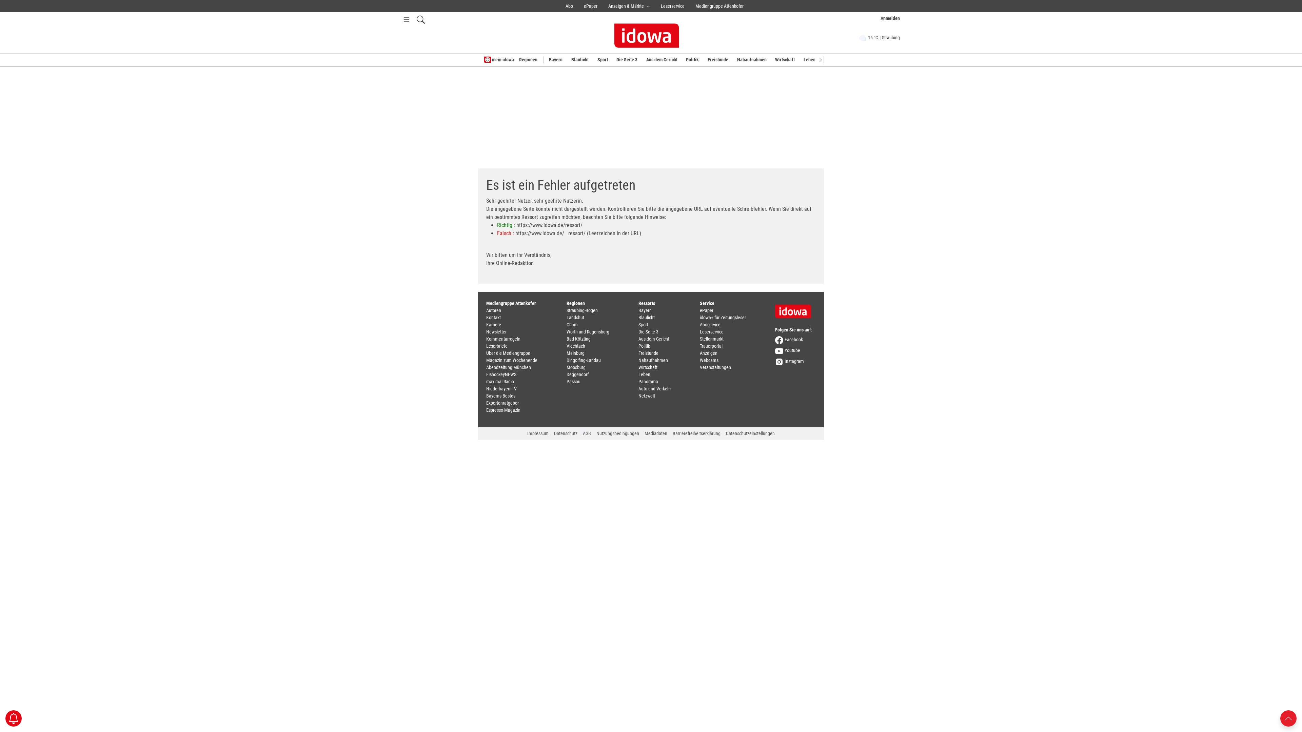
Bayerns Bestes (500, 396)
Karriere (493, 324)
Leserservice (673, 6)
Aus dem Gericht (661, 59)
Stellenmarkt (712, 339)
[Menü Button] (406, 19)
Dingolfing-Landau (584, 360)
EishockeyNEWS (501, 374)
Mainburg (576, 353)
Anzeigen (708, 353)
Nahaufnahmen (752, 59)
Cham (572, 324)
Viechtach (576, 346)
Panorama (648, 381)
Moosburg (576, 367)
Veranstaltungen (715, 367)
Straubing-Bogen (582, 310)
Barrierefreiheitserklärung (697, 433)
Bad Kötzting (579, 339)
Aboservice (710, 324)
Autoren (493, 310)
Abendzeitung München (508, 367)
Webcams (709, 360)
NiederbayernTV (501, 388)
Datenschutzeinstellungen (750, 433)
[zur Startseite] (795, 309)
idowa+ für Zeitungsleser (723, 317)
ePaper (590, 6)
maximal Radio (500, 381)
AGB (587, 433)
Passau (573, 381)
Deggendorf (578, 374)
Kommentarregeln (503, 339)
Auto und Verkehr (654, 388)
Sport (602, 59)
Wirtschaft (785, 59)
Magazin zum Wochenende (511, 360)
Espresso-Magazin (503, 410)
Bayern (556, 59)
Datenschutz (565, 433)
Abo (569, 6)
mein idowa (502, 59)
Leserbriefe (497, 346)
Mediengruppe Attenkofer (719, 6)
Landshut (575, 317)
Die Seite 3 (626, 59)
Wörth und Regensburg (588, 331)
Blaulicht (580, 59)
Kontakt (493, 317)
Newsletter (496, 331)
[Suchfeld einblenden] (420, 19)
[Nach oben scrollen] (1288, 718)
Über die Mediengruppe (508, 353)
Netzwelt (646, 396)
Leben (809, 59)
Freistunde (718, 59)
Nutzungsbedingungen (617, 433)
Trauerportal (711, 346)
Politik (692, 59)
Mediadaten (656, 433)
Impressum (538, 433)
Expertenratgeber (502, 403)
